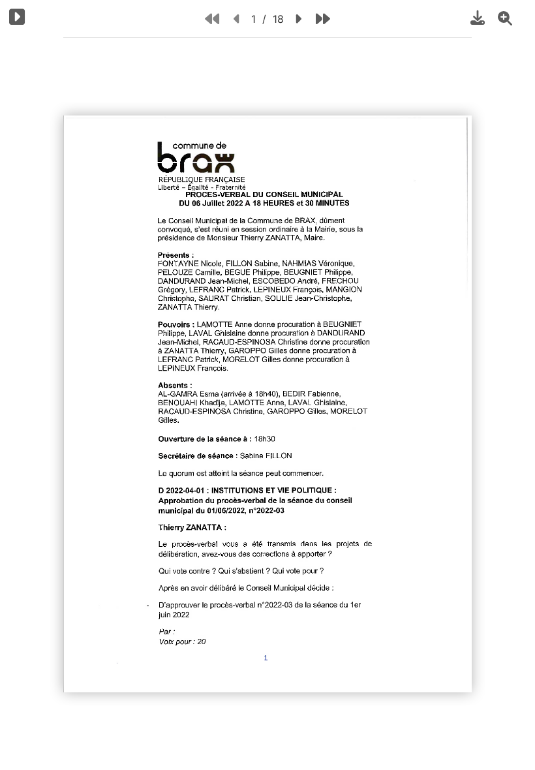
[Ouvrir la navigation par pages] (17, 17)
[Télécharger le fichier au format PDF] (477, 18)
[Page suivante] (297, 18)
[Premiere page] (212, 18)
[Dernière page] (323, 18)
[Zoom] (505, 18)
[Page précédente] (237, 18)
